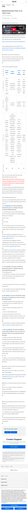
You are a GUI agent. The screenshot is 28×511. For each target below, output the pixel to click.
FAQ (13, 5)
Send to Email (6, 18)
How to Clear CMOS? (7, 372)
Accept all (20, 508)
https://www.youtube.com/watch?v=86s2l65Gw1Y (13, 41)
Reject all (7, 508)
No (14, 432)
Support (9, 5)
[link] (14, 1)
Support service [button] (4, 485)
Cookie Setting (14, 505)
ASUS (3, 5)
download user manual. (15, 246)
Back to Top (13, 470)
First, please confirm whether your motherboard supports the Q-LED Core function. (14, 48)
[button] (1, 1)
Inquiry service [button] (4, 482)
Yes (7, 432)
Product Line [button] (3, 479)
